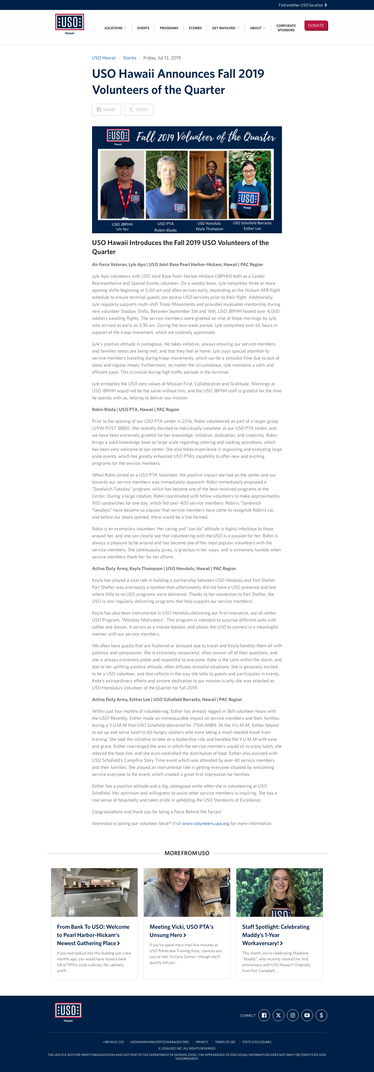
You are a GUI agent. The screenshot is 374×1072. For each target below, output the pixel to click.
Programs (169, 28)
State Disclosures (256, 1042)
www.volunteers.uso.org (205, 823)
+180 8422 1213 (113, 1042)
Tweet (138, 111)
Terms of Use (225, 1042)
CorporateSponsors (286, 27)
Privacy (202, 1042)
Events (143, 28)
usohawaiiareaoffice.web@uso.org (160, 1042)
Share (106, 111)
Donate (316, 25)
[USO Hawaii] (70, 13)
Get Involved (224, 28)
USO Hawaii (104, 58)
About (256, 28)
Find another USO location (301, 5)
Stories (195, 28)
